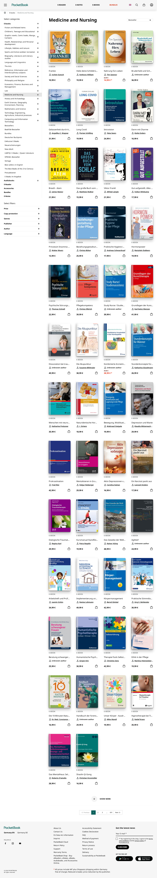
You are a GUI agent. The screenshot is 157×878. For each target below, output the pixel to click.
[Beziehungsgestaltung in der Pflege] (87, 222)
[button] (37, 23)
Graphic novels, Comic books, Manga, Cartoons (20, 36)
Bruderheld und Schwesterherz (142, 71)
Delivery (85, 852)
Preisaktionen (10, 172)
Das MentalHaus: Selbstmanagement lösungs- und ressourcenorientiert (60, 774)
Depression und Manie (142, 423)
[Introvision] (115, 105)
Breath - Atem (55, 188)
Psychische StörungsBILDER (60, 305)
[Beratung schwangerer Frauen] (60, 633)
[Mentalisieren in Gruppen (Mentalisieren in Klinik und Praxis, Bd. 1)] (87, 457)
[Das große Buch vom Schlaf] (87, 164)
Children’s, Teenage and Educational (20, 31)
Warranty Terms (60, 852)
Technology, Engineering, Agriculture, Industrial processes (18, 114)
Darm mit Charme (139, 129)
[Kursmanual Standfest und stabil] (87, 515)
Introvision (109, 129)
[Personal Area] (151, 4)
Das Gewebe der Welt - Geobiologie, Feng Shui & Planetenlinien (115, 540)
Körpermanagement (113, 598)
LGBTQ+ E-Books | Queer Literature (19, 153)
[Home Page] (20, 5)
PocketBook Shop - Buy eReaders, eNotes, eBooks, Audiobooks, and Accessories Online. (65, 859)
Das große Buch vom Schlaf (87, 188)
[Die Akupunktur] (87, 340)
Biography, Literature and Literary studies (19, 57)
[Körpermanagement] (115, 574)
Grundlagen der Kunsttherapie (142, 305)
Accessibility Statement (91, 828)
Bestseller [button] (139, 20)
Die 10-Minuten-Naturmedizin (60, 716)
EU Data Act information (63, 835)
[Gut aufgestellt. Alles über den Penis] (142, 164)
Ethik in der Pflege (139, 657)
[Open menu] (5, 5)
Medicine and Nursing (14, 94)
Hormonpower (138, 247)
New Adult (9, 149)
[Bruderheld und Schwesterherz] (142, 47)
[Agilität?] (142, 515)
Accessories (9, 188)
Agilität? (135, 540)
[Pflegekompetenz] (87, 281)
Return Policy (59, 845)
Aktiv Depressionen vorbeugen (115, 481)
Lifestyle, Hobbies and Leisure (17, 48)
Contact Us (58, 831)
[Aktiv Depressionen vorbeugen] (115, 457)
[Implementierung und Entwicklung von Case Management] (87, 574)
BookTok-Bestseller (12, 129)
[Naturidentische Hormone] (87, 398)
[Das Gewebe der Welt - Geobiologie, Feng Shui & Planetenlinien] (115, 515)
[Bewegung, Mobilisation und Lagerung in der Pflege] (115, 398)
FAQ (84, 835)
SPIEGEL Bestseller (12, 157)
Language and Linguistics (15, 62)
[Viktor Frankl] (115, 164)
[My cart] (144, 5)
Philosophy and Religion (15, 80)
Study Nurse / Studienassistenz (115, 305)
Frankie (52, 71)
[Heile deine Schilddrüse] (87, 47)
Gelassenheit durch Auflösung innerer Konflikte (60, 129)
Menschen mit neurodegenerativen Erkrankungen (60, 423)
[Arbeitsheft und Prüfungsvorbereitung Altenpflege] (60, 574)
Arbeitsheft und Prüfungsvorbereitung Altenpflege (60, 598)
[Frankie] (60, 47)
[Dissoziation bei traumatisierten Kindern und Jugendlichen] (60, 340)
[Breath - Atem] (60, 164)
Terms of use (87, 849)
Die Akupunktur (83, 364)
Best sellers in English (14, 165)
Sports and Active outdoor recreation (20, 52)
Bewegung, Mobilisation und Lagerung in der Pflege (115, 423)
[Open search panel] (137, 5)
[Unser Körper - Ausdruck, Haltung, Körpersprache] (115, 691)
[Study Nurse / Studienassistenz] (115, 281)
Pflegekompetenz (84, 305)
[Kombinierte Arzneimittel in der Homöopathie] (115, 340)
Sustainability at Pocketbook (93, 855)
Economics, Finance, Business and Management (19, 85)
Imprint (57, 838)
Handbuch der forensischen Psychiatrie (87, 716)
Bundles (8, 133)
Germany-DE (22, 832)
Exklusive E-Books (12, 141)
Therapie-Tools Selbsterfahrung (115, 657)
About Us (57, 828)
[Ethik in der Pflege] (142, 633)
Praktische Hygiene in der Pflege (115, 247)
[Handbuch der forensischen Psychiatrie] (87, 691)
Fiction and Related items (15, 27)
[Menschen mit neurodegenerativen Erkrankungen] (60, 398)
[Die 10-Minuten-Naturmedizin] (60, 691)
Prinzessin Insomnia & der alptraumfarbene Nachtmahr (60, 247)
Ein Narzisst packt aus (141, 481)
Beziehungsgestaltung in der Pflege (87, 247)
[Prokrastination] (60, 457)
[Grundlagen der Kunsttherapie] (142, 281)
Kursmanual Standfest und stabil (87, 540)
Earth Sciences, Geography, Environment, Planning (16, 103)
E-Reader (7, 184)
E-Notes (7, 196)
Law (6, 91)
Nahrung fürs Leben (113, 71)
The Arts (8, 66)
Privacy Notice (88, 842)
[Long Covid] (87, 105)
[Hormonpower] (142, 222)
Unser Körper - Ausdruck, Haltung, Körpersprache (115, 716)
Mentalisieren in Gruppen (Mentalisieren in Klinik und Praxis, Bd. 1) (87, 481)
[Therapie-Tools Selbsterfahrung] (115, 633)
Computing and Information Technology (16, 120)
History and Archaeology (15, 98)
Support (57, 849)
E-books (12, 13)
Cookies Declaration (90, 831)
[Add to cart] (69, 80)
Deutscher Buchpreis (13, 137)
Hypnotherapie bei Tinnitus (142, 716)
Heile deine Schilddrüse (87, 71)
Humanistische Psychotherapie (87, 657)
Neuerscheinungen (13, 145)
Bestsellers (9, 125)
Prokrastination (56, 481)
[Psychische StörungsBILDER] (60, 281)
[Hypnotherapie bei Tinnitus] (142, 691)
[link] (85, 812)
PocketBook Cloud (61, 842)
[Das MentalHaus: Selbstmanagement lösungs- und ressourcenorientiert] (60, 750)
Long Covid (81, 129)
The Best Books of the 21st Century (19, 169)
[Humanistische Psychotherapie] (87, 633)
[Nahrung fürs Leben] (115, 47)
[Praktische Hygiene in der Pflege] (115, 222)
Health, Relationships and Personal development (19, 43)
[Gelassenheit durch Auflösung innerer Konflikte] (60, 105)
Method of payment (90, 838)
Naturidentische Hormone (87, 423)
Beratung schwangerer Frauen (60, 657)
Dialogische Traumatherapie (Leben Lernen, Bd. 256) (60, 540)
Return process (88, 845)
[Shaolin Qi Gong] (87, 750)
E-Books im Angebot (13, 176)
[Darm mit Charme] (142, 105)
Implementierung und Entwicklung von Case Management (87, 598)
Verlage (8, 161)
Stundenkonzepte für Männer (142, 364)
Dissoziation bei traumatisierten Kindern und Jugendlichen (60, 364)
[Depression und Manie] (142, 398)
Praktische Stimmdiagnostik (142, 598)
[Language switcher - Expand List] (130, 5)
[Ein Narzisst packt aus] (142, 457)
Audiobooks (9, 180)
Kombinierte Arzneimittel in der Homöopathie (115, 364)
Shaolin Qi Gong (84, 774)
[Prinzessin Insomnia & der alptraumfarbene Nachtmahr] (60, 222)
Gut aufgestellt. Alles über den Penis (142, 188)
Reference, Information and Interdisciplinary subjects (16, 71)
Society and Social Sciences (16, 76)
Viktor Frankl (110, 188)
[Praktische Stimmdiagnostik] (142, 574)
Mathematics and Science (15, 109)
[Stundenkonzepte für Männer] (142, 340)
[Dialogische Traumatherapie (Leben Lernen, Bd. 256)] (60, 515)
